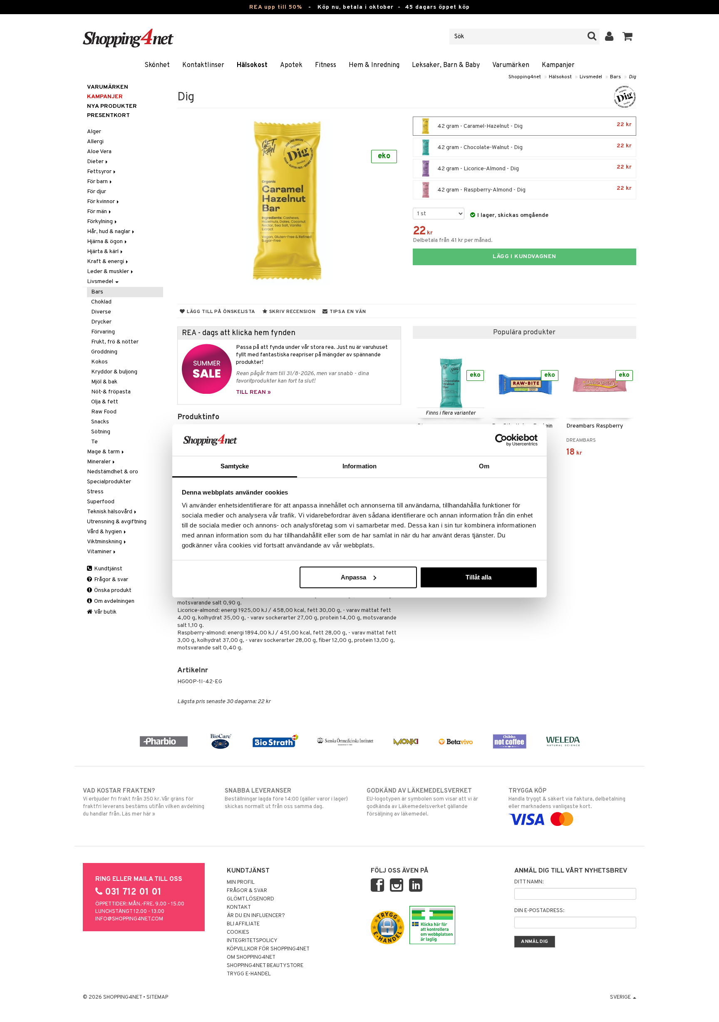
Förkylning (100, 221)
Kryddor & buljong (114, 371)
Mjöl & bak (104, 381)
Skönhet (157, 65)
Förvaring (103, 332)
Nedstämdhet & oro (112, 471)
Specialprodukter (109, 481)
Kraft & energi (106, 261)
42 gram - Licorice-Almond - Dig (534, 168)
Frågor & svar (110, 579)
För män (97, 211)
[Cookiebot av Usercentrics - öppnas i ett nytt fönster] (501, 440)
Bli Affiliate (243, 924)
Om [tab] (484, 466)
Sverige (621, 997)
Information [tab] (359, 466)
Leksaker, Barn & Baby (446, 65)
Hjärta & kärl (103, 251)
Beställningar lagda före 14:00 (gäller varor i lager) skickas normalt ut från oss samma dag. (286, 798)
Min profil (241, 882)
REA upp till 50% (275, 7)
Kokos (99, 362)
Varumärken (510, 65)
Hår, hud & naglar (109, 231)
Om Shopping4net (251, 957)
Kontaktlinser (203, 65)
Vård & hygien (105, 531)
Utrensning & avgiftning (116, 521)
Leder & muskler (108, 271)
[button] (627, 37)
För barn (98, 181)
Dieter (96, 161)
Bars (615, 77)
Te (94, 441)
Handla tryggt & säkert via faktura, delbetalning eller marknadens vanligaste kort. (566, 798)
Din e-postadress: (539, 911)
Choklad (101, 302)
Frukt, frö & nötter (115, 342)
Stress (95, 491)
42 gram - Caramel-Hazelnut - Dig (534, 125)
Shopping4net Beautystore (265, 965)
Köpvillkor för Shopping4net (268, 949)
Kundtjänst (107, 568)
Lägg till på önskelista (220, 311)
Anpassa (353, 577)
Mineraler (99, 461)
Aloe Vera (99, 151)
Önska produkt (112, 590)
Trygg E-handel (249, 974)
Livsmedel (591, 77)
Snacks (100, 421)
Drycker (101, 322)
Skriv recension (291, 311)
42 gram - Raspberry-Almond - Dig (534, 189)
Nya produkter (112, 106)
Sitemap (157, 997)
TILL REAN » (253, 392)
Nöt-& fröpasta (111, 391)
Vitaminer (100, 551)
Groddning (104, 352)
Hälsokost (252, 65)
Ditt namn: (528, 882)
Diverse (101, 312)
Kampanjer (558, 65)
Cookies (238, 932)
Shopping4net (524, 77)
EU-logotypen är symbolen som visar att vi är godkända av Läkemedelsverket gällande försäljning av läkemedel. (422, 802)
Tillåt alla (478, 577)
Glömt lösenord (250, 899)
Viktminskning (105, 541)
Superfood (100, 501)
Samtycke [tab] (235, 466)
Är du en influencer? (256, 916)
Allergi (95, 141)
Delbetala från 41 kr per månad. (453, 240)
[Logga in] (609, 37)
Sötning (100, 431)
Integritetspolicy (252, 940)
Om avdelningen (113, 601)
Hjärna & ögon (105, 241)
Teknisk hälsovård (110, 511)
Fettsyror (100, 171)
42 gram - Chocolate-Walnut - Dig (534, 146)
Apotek (291, 65)
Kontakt (239, 907)
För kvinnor (101, 201)
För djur (96, 191)
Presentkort (108, 115)
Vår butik (105, 612)
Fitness (325, 65)
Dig (632, 77)
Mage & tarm (104, 451)
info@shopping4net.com (129, 919)
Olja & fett (104, 401)
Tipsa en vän (347, 311)
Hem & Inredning (374, 65)
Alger (94, 131)
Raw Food (104, 411)
